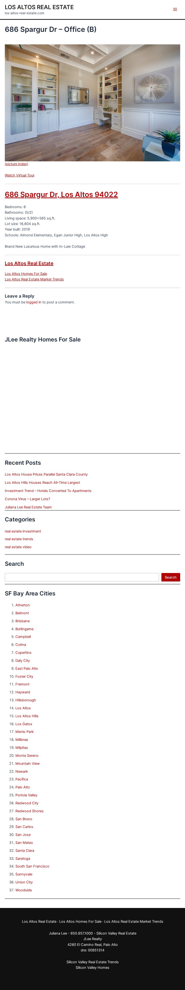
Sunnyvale (23, 874)
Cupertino (23, 652)
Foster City (24, 676)
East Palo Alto (26, 668)
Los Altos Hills (27, 716)
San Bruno (23, 819)
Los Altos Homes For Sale (26, 274)
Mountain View (27, 763)
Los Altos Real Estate (39, 7)
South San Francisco (32, 866)
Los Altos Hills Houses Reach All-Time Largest (42, 482)
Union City (24, 882)
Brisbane (22, 621)
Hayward (22, 692)
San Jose (23, 835)
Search (171, 577)
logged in (33, 302)
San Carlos (24, 827)
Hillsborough (25, 700)
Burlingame (24, 629)
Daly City (22, 660)
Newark (21, 771)
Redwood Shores (29, 811)
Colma (20, 644)
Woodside (23, 890)
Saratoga (22, 858)
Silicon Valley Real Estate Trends (92, 962)
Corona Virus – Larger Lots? (27, 499)
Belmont (22, 613)
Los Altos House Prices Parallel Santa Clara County (46, 474)
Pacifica (21, 779)
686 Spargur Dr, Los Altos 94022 (61, 194)
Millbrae (21, 739)
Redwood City (27, 803)
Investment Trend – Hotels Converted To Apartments (48, 491)
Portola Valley (26, 795)
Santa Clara (24, 850)
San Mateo (24, 842)
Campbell (23, 637)
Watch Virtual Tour (19, 175)
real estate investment (23, 531)
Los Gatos (23, 724)
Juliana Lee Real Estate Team (28, 507)
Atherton (22, 605)
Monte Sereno (27, 755)
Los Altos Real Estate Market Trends (34, 279)
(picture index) (16, 164)
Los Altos (23, 708)
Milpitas (21, 747)
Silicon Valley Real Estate (116, 933)
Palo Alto (22, 787)
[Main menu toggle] (175, 9)
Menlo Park (24, 732)
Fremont (22, 684)
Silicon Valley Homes (92, 967)
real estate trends (19, 539)
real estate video (18, 547)
